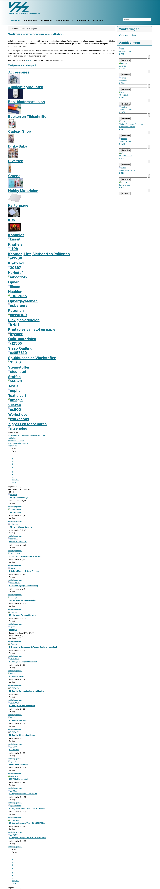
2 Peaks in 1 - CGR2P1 (18, 542)
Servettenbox (124, 185)
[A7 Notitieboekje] (121, 92)
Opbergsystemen (23, 301)
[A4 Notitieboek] (121, 48)
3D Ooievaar (14, 750)
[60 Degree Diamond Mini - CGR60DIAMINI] (14, 805)
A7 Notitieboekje (126, 95)
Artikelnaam (13, 438)
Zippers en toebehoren (27, 424)
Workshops (46, 20)
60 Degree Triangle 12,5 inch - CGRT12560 (27, 838)
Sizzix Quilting (20, 348)
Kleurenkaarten (63, 20)
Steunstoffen (19, 367)
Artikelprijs (12, 446)
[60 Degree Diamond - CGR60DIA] (12, 791)
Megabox (123, 80)
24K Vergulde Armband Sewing (22, 615)
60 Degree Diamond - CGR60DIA (23, 794)
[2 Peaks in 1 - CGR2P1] (13, 538)
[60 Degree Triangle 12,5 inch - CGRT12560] (13, 835)
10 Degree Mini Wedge (18, 497)
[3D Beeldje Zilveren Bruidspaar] (13, 732)
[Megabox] (123, 78)
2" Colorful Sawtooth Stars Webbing (24, 571)
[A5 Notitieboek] (121, 153)
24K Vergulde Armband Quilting (22, 600)
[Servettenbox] (123, 182)
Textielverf (17, 395)
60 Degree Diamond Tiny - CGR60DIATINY (27, 823)
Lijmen (13, 282)
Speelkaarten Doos (127, 170)
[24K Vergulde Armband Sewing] (12, 612)
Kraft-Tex (16, 263)
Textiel (13, 386)
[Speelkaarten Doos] (122, 167)
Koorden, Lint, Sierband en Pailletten (39, 254)
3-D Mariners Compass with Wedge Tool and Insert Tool (33, 647)
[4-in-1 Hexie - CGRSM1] (12, 761)
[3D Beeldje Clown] (12, 673)
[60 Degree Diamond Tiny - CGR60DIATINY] (14, 820)
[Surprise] (123, 63)
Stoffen (14, 377)
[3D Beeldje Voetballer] (12, 717)
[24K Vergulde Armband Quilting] (12, 597)
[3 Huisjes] (11, 627)
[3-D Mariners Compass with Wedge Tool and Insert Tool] (12, 644)
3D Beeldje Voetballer (18, 720)
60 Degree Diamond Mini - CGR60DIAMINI (27, 808)
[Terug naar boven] (157, 886)
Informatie (82, 20)
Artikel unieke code (16, 440)
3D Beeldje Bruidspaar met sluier (23, 661)
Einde (14, 482)
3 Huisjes (13, 630)
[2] (14, 553)
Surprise (122, 66)
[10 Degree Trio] (15, 509)
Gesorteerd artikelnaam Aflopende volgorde (26, 435)
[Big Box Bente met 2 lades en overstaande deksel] (122, 121)
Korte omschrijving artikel (18, 443)
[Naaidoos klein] (123, 138)
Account (97, 20)
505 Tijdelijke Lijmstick (18, 779)
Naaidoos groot (125, 109)
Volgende (15, 480)
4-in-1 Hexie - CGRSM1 (19, 764)
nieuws (28, 61)
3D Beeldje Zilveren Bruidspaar (22, 735)
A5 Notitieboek (125, 156)
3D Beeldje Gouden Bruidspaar (22, 706)
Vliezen (14, 405)
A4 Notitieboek (125, 51)
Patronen (16, 310)
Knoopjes (16, 235)
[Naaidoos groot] (123, 107)
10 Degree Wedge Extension (21, 527)
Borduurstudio (30, 20)
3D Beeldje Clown (16, 676)
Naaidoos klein (125, 141)
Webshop (15, 20)
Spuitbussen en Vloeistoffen (32, 358)
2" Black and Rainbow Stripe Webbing (24, 556)
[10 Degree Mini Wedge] (12, 494)
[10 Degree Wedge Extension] (13, 524)
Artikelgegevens (15, 506)
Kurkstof (15, 273)
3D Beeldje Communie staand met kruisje (26, 691)
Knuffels (15, 244)
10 (12, 477)
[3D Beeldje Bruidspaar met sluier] (13, 659)
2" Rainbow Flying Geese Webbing (23, 586)
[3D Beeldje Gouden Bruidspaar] (13, 703)
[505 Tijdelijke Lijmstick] (13, 776)
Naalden (15, 291)
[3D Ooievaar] (12, 747)
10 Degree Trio (15, 512)
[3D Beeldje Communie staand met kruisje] (13, 688)
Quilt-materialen (22, 339)
